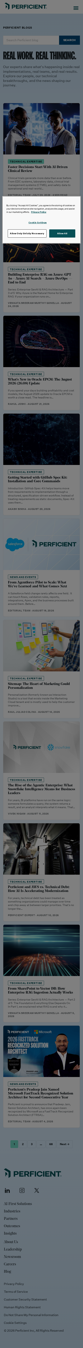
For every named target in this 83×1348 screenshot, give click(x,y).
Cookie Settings (38, 222)
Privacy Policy (38, 212)
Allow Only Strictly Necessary (27, 233)
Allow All (62, 233)
